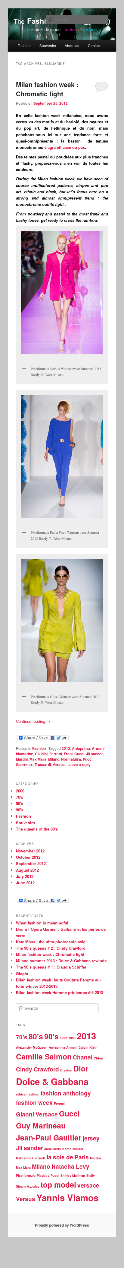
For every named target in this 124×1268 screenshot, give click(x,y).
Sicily (90, 1175)
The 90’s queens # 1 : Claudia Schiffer (51, 967)
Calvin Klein (88, 1047)
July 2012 (24, 876)
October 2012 (28, 857)
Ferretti (55, 753)
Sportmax (24, 764)
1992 (63, 1038)
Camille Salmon (44, 1056)
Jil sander (94, 753)
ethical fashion (27, 1094)
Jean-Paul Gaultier (49, 1137)
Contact (94, 45)
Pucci (87, 759)
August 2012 (27, 870)
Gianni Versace (37, 1114)
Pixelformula (26, 1175)
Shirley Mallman (72, 1175)
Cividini (41, 753)
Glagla (22, 973)
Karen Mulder (72, 1148)
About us (72, 45)
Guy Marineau (41, 1125)
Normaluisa (71, 759)
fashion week (34, 1102)
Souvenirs (47, 45)
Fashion (24, 45)
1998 (72, 1038)
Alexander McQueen (32, 1047)
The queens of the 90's (37, 829)
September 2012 (31, 863)
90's (19, 810)
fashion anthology (66, 1093)
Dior (80, 1068)
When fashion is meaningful (42, 923)
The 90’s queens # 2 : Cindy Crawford (50, 948)
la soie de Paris (68, 1157)
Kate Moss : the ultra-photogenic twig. (51, 942)
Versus (59, 764)
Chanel (82, 1057)
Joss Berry (52, 1148)
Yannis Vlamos (67, 1197)
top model (58, 1184)
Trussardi (43, 764)
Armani (98, 748)
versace (88, 1185)
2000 (20, 791)
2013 (66, 748)
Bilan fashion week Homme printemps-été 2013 (59, 992)
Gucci (79, 753)
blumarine (24, 753)
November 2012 (30, 851)
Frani (68, 753)
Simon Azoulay (27, 1186)
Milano (53, 759)
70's (19, 797)
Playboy (43, 1175)
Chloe (98, 1058)
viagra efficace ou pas (64, 147)
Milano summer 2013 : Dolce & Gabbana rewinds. (62, 960)
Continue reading (33, 721)
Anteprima (81, 748)
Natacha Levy (70, 1166)
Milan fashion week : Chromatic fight (47, 89)
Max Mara (37, 759)
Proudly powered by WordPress (62, 1225)
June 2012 (25, 882)
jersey (91, 1138)
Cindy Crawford (37, 1069)
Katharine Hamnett (30, 1158)
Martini (22, 759)
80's (19, 803)
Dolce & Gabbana (52, 1081)
